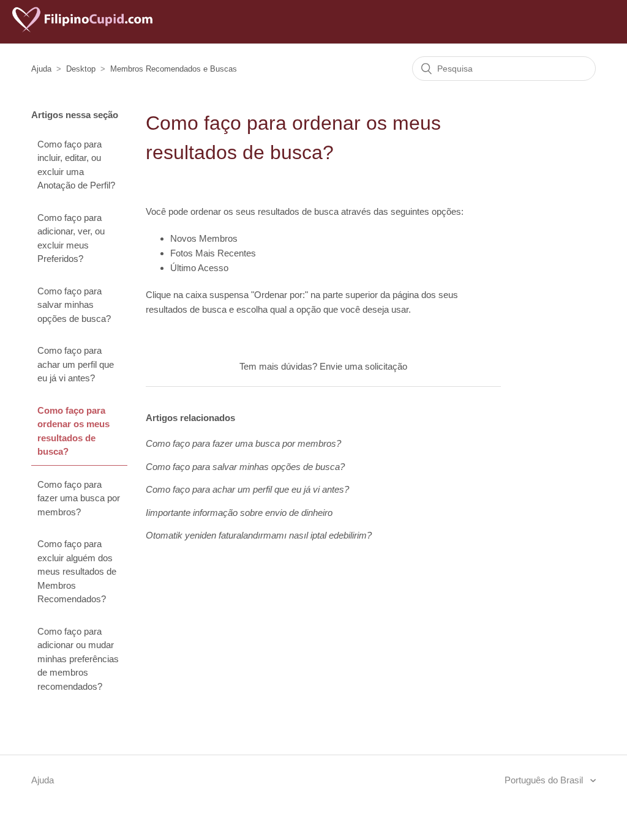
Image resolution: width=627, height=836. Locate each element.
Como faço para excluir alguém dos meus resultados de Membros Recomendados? (76, 571)
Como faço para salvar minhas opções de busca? (74, 305)
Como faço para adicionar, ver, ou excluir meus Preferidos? (71, 238)
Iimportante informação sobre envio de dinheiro (239, 512)
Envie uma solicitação (363, 366)
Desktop (81, 68)
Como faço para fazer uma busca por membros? (78, 498)
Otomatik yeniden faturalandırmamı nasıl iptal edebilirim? (259, 535)
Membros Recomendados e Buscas (173, 68)
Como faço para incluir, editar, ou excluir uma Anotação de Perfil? (76, 165)
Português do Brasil (545, 780)
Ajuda (41, 68)
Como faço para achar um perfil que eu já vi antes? (75, 364)
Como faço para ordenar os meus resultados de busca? (73, 431)
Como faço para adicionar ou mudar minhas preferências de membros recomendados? (78, 659)
